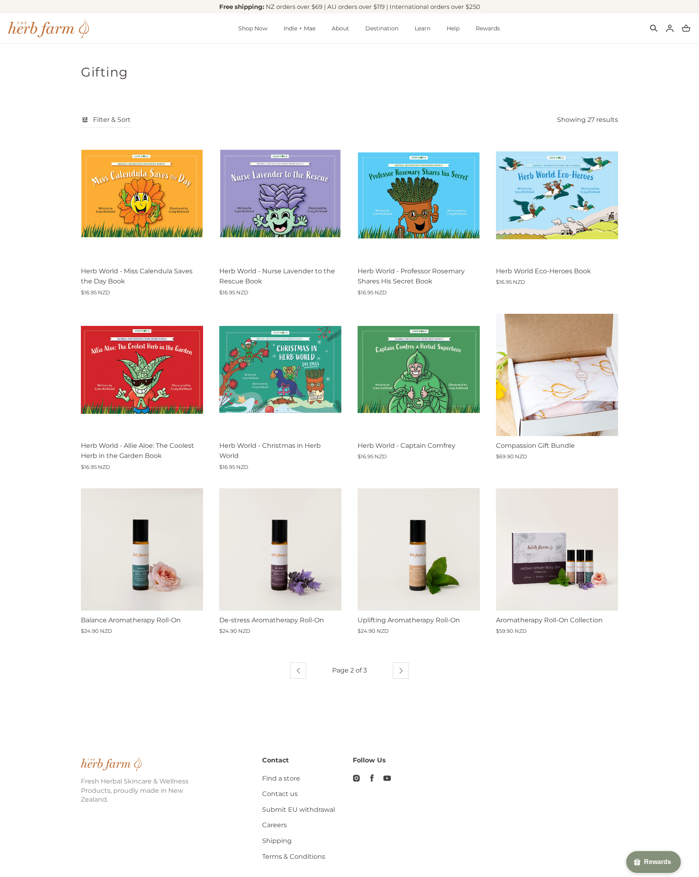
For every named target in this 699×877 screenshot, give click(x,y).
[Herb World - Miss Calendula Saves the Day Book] (142, 200)
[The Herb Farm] (48, 28)
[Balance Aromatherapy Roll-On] (142, 549)
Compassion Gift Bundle (535, 445)
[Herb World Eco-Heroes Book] (557, 200)
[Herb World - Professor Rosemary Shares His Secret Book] (419, 200)
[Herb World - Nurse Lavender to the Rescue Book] (280, 200)
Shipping (277, 841)
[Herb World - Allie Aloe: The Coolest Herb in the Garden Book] (142, 375)
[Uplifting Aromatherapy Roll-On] (419, 549)
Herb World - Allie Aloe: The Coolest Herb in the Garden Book (137, 451)
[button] (654, 28)
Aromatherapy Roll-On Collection (549, 620)
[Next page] (401, 670)
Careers (274, 825)
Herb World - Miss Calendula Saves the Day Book (137, 276)
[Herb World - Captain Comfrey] (419, 375)
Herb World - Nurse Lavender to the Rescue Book (277, 276)
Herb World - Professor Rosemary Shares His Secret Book (411, 276)
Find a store (281, 778)
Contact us (280, 794)
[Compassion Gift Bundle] (557, 375)
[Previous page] (298, 670)
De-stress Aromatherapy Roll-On (271, 620)
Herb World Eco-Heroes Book (543, 271)
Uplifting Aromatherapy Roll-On (409, 620)
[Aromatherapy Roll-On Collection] (557, 549)
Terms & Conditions (293, 856)
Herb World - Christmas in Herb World (270, 451)
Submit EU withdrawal (298, 809)
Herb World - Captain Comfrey (406, 445)
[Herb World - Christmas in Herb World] (280, 375)
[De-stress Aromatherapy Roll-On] (280, 549)
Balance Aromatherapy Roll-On (131, 620)
